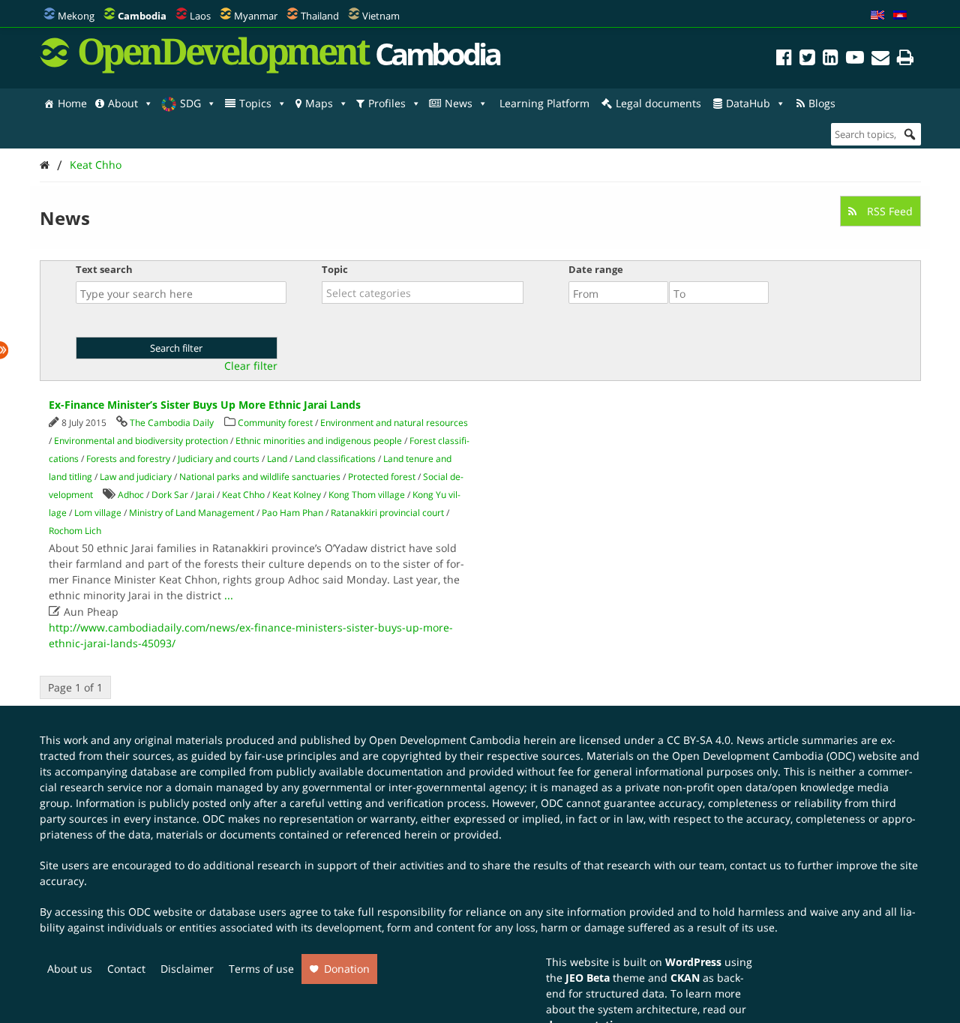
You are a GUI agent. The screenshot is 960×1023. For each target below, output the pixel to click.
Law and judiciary (136, 476)
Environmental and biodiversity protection (141, 440)
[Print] (905, 59)
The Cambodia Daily (172, 422)
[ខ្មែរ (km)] (900, 15)
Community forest (275, 422)
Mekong (76, 15)
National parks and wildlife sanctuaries (259, 476)
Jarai (205, 494)
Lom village (98, 512)
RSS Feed (888, 211)
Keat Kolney (296, 494)
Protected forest (382, 476)
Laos (200, 15)
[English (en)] (877, 15)
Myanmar (256, 15)
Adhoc (131, 494)
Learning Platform (545, 103)
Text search (104, 269)
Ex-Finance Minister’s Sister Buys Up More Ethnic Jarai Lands (205, 405)
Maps (319, 103)
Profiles (387, 103)
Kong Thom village (366, 494)
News (458, 103)
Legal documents (658, 103)
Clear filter (251, 366)
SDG (190, 103)
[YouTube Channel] (855, 59)
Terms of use (261, 969)
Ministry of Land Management (191, 512)
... (228, 595)
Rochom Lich (75, 530)
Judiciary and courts (219, 458)
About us (69, 969)
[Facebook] (784, 59)
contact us (756, 865)
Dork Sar (170, 494)
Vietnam (381, 15)
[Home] (45, 165)
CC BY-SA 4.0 (698, 740)
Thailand (320, 15)
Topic (335, 269)
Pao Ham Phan (292, 512)
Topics (255, 103)
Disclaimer (187, 969)
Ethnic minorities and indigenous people (319, 440)
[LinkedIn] (830, 59)
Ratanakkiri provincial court (387, 512)
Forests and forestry (128, 458)
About (123, 103)
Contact (126, 969)
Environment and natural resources (394, 422)
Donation (347, 969)
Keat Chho (96, 165)
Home (72, 103)
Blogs (822, 103)
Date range (595, 269)
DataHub (748, 103)
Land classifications (335, 458)
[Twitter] (807, 59)
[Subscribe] (881, 59)
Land (277, 458)
